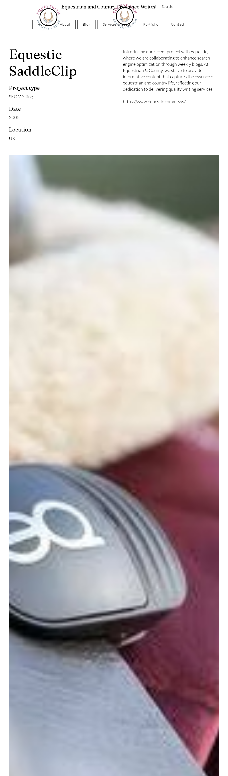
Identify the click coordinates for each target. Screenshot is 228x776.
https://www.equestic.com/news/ (154, 101)
